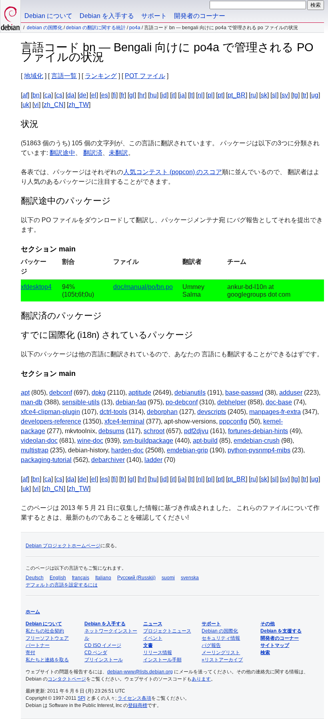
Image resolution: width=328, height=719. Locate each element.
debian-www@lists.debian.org (140, 672)
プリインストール (103, 660)
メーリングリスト (221, 652)
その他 (267, 624)
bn (36, 95)
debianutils (190, 392)
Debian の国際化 (44, 27)
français (80, 577)
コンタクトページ (67, 679)
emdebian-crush (257, 440)
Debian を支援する (281, 631)
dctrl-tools (113, 411)
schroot (154, 431)
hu (153, 95)
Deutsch (35, 577)
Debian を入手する (107, 15)
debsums (111, 431)
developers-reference (51, 421)
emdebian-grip (187, 450)
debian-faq (131, 402)
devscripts (211, 411)
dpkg (99, 392)
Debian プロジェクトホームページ (63, 545)
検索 (265, 652)
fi (114, 95)
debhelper (231, 402)
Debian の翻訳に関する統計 (96, 27)
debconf (60, 392)
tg (295, 95)
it (173, 95)
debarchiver (108, 459)
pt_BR (237, 95)
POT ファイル (145, 75)
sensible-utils (81, 402)
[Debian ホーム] (10, 16)
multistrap (34, 450)
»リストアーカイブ (222, 660)
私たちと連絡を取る (47, 660)
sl (274, 95)
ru (253, 95)
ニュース (152, 624)
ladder (153, 459)
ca (47, 95)
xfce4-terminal (124, 421)
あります (201, 679)
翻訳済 (92, 152)
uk (25, 104)
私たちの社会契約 (45, 631)
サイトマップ (274, 645)
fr (122, 95)
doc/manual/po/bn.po (143, 286)
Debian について (48, 15)
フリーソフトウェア (47, 638)
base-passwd (244, 392)
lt (191, 95)
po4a (134, 27)
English (58, 577)
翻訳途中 (62, 152)
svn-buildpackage (148, 440)
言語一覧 (64, 75)
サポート (154, 15)
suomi (168, 577)
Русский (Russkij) (136, 577)
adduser (290, 392)
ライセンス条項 (134, 698)
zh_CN (54, 104)
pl (210, 95)
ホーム (33, 612)
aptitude (139, 392)
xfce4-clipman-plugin (50, 411)
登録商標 (137, 705)
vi (36, 104)
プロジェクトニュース (167, 631)
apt (25, 392)
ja (182, 95)
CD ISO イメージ (102, 645)
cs (59, 95)
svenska (190, 577)
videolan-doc (39, 440)
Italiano (103, 577)
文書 (148, 645)
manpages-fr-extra (275, 411)
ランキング (101, 75)
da (70, 95)
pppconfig (233, 421)
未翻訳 (118, 152)
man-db (31, 402)
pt (220, 95)
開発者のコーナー (199, 15)
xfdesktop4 (36, 286)
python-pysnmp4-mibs (259, 450)
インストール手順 (162, 660)
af (25, 95)
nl (200, 95)
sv (285, 95)
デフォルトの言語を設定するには (62, 585)
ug (314, 95)
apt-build (205, 440)
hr (142, 95)
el (93, 95)
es (104, 95)
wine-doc (90, 440)
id (164, 95)
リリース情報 (157, 652)
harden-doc (127, 450)
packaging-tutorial (46, 459)
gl (131, 95)
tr (304, 95)
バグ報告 (211, 645)
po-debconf (182, 402)
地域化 (33, 75)
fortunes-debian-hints (258, 431)
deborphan (162, 411)
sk (264, 95)
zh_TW (78, 104)
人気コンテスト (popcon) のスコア (172, 172)
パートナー (38, 645)
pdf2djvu (196, 431)
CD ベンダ (95, 652)
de (82, 95)
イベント (152, 638)
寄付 (30, 652)
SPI (81, 698)
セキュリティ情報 (221, 638)
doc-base (279, 402)
